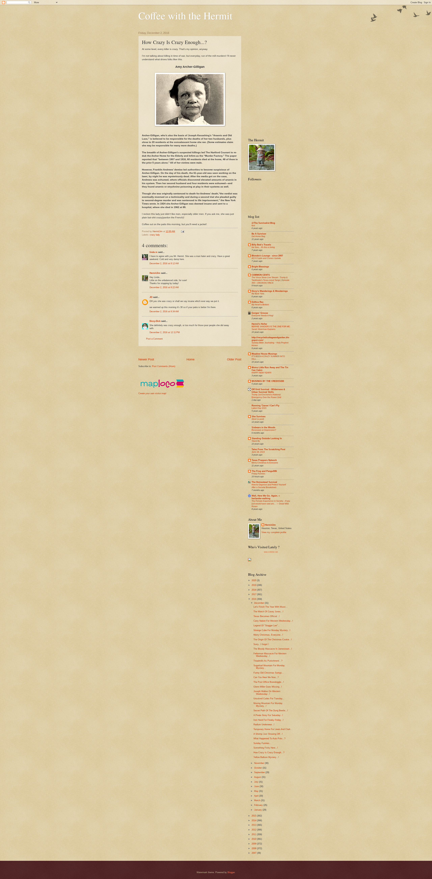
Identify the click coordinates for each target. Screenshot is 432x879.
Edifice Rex (257, 302)
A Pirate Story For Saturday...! (268, 715)
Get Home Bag (258, 236)
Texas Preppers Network (264, 460)
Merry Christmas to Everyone (265, 463)
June (257, 786)
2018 (254, 590)
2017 (254, 594)
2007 (254, 853)
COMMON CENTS (261, 275)
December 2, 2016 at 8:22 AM (164, 287)
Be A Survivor (259, 233)
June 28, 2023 (258, 452)
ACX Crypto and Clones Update (266, 258)
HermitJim (155, 273)
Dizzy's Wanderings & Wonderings (270, 291)
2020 (254, 580)
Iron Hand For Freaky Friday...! (268, 720)
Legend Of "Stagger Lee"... (266, 625)
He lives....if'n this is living (263, 247)
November (259, 763)
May (256, 791)
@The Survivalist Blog (263, 223)
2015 (254, 815)
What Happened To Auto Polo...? (269, 738)
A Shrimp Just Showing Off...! (268, 734)
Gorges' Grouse (260, 313)
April (256, 796)
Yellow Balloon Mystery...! (266, 757)
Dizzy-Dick (155, 321)
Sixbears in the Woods (263, 427)
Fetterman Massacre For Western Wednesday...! (269, 654)
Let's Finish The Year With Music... (270, 607)
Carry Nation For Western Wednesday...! (273, 621)
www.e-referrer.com (271, 552)
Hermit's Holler (259, 324)
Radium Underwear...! (263, 724)
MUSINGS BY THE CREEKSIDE (268, 381)
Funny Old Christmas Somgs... (268, 672)
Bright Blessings (260, 266)
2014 (254, 820)
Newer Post (146, 359)
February (258, 805)
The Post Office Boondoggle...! (268, 682)
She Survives (258, 416)
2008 (254, 848)
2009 (254, 843)
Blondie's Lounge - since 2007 (267, 255)
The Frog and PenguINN (264, 471)
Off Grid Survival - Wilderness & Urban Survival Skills (268, 390)
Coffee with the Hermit (185, 15)
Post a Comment (154, 339)
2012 (254, 829)
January (258, 810)
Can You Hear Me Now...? (266, 677)
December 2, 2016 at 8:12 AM (164, 263)
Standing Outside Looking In (267, 438)
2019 (254, 585)
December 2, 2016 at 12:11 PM (165, 332)
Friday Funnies (258, 474)
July (256, 782)
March (257, 800)
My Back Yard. (258, 293)
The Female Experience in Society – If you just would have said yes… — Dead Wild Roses (271, 504)
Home (190, 359)
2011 (254, 834)
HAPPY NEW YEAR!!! (261, 373)
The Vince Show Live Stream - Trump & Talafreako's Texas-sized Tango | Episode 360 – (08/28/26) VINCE (270, 280)
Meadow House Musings (264, 354)
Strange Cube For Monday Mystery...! (271, 630)
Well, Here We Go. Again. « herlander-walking (266, 497)
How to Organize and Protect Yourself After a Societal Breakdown (269, 486)
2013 (254, 825)
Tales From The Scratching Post (268, 449)
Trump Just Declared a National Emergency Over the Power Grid (266, 396)
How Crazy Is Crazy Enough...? (268, 752)
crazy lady (155, 234)
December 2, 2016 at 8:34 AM (164, 311)
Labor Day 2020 (259, 408)
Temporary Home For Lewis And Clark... (272, 729)
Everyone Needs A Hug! (262, 315)
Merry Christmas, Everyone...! (268, 635)
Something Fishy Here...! (265, 747)
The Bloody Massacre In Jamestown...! (272, 649)
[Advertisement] (199, 352)
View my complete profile (274, 532)
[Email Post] (182, 231)
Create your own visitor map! (152, 393)
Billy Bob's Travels (261, 244)
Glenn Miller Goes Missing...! (267, 686)
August (258, 777)
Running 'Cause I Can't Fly (265, 405)
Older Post (234, 359)
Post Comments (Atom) (163, 366)
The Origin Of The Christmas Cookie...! (272, 639)
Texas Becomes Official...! (266, 616)
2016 (254, 599)
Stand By (256, 441)
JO (151, 297)
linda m (153, 252)
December (259, 603)
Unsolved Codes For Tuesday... (268, 698)
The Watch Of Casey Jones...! (268, 611)
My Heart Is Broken (260, 304)
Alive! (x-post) (258, 419)
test (253, 225)
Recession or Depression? (264, 430)
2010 (254, 839)
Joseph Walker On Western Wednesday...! (266, 692)
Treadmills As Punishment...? (267, 661)
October (258, 768)
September (259, 772)
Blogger (231, 872)
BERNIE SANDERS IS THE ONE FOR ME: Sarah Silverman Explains (271, 327)
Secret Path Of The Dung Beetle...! (270, 710)
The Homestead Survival (264, 482)
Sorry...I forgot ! (261, 644)
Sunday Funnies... (262, 743)
